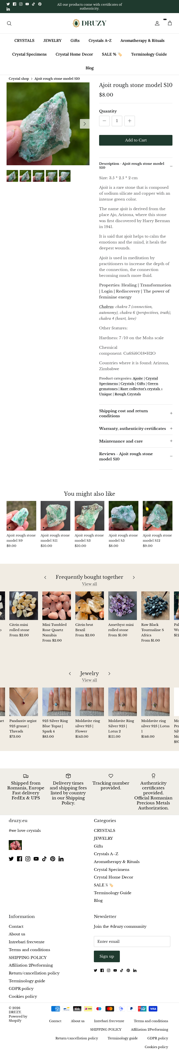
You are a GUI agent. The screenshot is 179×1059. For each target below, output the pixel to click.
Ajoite (138, 378)
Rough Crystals (128, 394)
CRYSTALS (24, 40)
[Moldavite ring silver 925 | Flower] (89, 702)
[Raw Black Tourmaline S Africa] (155, 605)
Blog (90, 67)
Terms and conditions (29, 950)
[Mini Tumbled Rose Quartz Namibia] (56, 605)
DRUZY (15, 1012)
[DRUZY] (90, 23)
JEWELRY (52, 40)
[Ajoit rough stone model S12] (157, 516)
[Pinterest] (39, 4)
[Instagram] (20, 4)
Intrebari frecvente (27, 942)
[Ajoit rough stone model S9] (21, 516)
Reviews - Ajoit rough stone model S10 (126, 456)
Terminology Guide (149, 54)
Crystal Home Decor (74, 54)
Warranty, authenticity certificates (132, 428)
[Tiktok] (33, 4)
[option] (48, 123)
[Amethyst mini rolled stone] (122, 605)
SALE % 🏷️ (112, 54)
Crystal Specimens (29, 54)
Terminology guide (27, 981)
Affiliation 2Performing (31, 965)
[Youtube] (27, 4)
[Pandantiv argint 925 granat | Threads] (23, 702)
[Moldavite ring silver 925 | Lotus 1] (155, 702)
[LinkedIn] (8, 9)
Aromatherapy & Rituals (142, 40)
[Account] (156, 23)
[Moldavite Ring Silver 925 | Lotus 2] (122, 702)
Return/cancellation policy (34, 973)
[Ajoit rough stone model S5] (123, 516)
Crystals (127, 383)
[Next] (85, 124)
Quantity (108, 111)
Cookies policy (23, 996)
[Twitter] (8, 4)
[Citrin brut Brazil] (89, 605)
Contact (16, 926)
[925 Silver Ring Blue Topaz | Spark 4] (56, 702)
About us (17, 934)
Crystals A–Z (100, 40)
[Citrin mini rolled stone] (23, 605)
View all (89, 584)
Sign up (107, 956)
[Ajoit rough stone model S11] (55, 516)
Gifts (75, 40)
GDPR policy (21, 988)
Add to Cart (136, 140)
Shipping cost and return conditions (123, 414)
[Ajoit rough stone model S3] (89, 516)
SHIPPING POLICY (27, 957)
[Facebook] (14, 4)
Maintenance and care (121, 441)
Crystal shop (19, 79)
